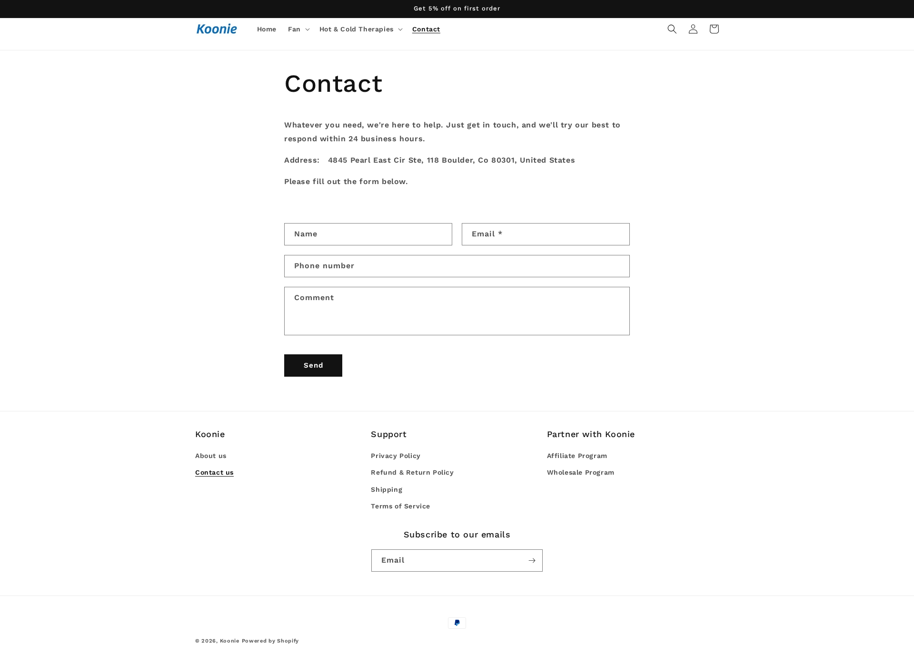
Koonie (229, 641)
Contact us (214, 472)
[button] (298, 29)
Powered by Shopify (270, 641)
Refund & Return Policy (412, 472)
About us (211, 455)
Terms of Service (400, 506)
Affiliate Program (577, 455)
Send (313, 365)
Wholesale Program (581, 472)
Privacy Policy (395, 455)
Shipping (386, 489)
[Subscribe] (531, 560)
